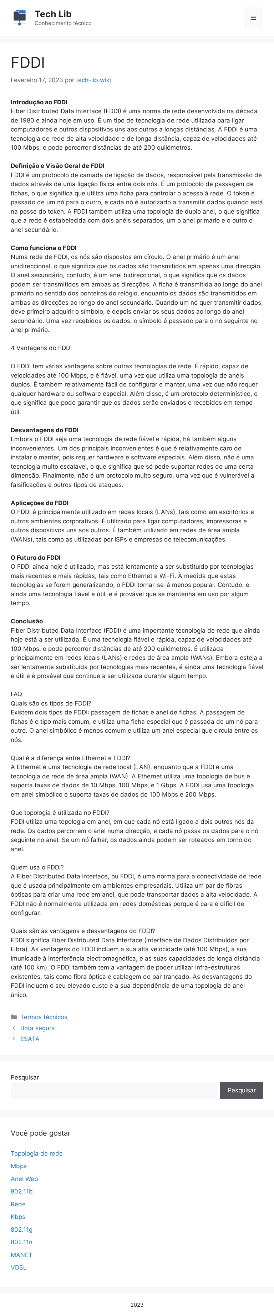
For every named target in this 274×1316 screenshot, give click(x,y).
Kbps (18, 1216)
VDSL (19, 1267)
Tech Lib (53, 14)
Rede (18, 1204)
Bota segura (37, 1028)
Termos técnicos (43, 1017)
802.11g (21, 1229)
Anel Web (24, 1178)
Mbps (19, 1166)
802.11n (21, 1242)
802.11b (22, 1191)
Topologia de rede (37, 1153)
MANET (21, 1254)
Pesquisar (25, 1077)
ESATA (30, 1038)
